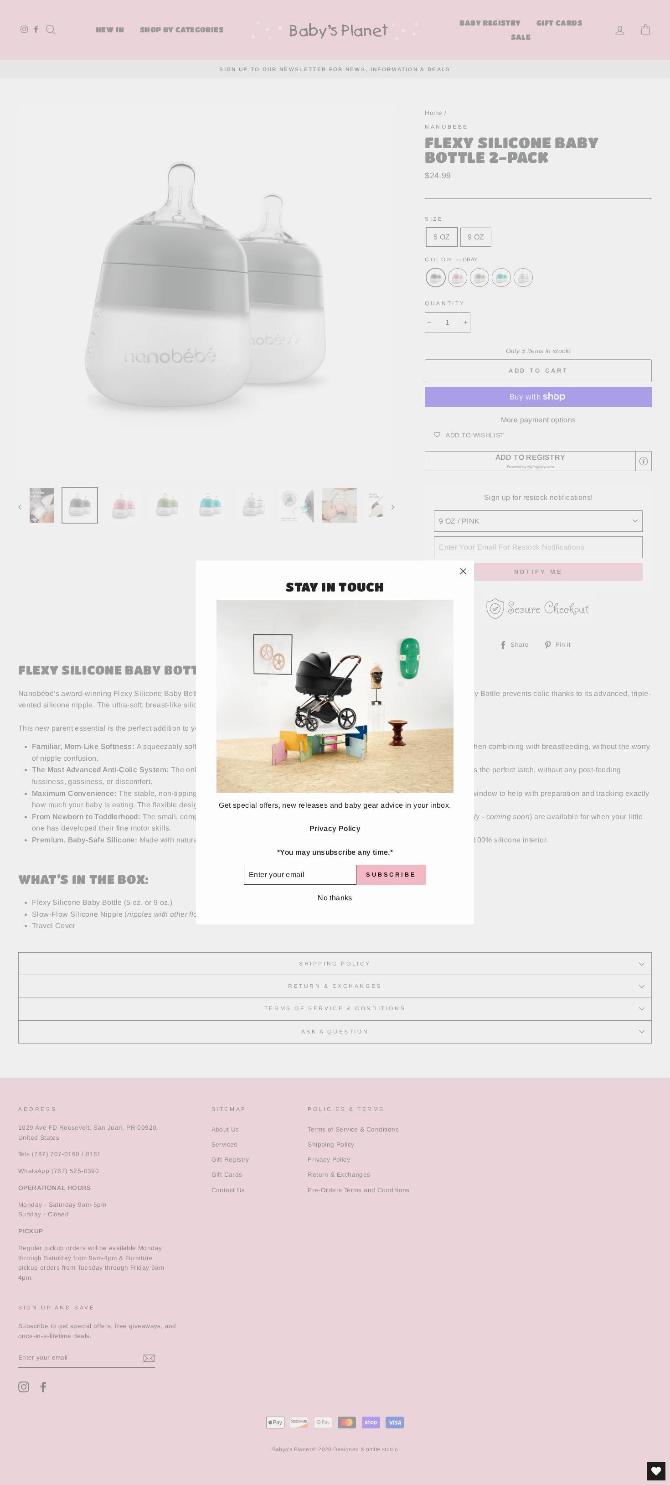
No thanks (335, 898)
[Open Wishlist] (656, 1471)
